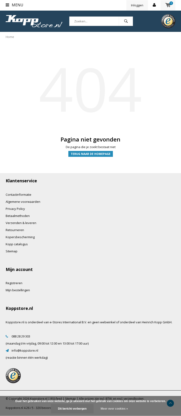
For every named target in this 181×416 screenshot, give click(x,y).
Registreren (14, 283)
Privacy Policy (15, 209)
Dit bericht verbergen (72, 408)
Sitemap (11, 251)
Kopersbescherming (20, 237)
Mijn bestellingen (18, 290)
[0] (168, 5)
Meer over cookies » (114, 408)
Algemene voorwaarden (23, 202)
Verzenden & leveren (21, 223)
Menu (17, 5)
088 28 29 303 (21, 336)
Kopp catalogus (17, 244)
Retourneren (15, 230)
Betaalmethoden (18, 216)
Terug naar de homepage (91, 154)
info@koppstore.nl (25, 350)
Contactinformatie (18, 194)
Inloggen (137, 5)
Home (10, 37)
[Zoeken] (126, 21)
